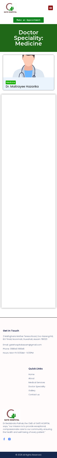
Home (31, 374)
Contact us (34, 394)
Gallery (31, 390)
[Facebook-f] (4, 439)
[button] (50, 8)
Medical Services (36, 382)
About (31, 378)
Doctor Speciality (36, 386)
